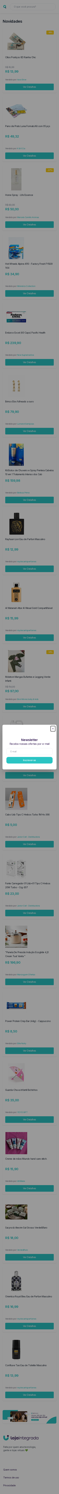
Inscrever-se (29, 760)
